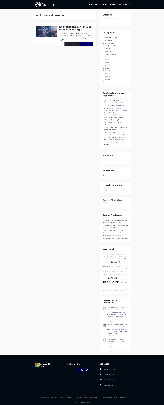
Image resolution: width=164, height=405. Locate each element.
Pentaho (61, 397)
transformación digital (123, 288)
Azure (117, 269)
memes (119, 274)
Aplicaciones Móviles (106, 397)
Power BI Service (112, 274)
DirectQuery (120, 271)
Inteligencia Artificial (111, 54)
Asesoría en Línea (115, 4)
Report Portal (71, 397)
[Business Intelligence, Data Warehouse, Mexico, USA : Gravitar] (45, 4)
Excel (110, 285)
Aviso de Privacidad (120, 397)
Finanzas (107, 48)
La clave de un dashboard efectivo (114, 233)
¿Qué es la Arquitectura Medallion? (114, 105)
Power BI (116, 262)
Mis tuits (105, 175)
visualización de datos (113, 290)
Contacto (126, 4)
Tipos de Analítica (109, 132)
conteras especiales (112, 307)
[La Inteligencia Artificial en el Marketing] (46, 31)
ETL (105, 278)
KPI (105, 57)
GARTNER (109, 258)
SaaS (121, 290)
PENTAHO (107, 71)
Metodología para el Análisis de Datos (115, 103)
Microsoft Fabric (113, 271)
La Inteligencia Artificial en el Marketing (75, 28)
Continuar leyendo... (86, 44)
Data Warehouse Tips (111, 46)
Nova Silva (115, 254)
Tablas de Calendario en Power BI (114, 135)
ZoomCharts (123, 283)
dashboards (124, 290)
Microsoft (107, 62)
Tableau (54, 397)
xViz (113, 285)
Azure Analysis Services (108, 256)
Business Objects (82, 397)
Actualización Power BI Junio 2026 (114, 230)
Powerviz (125, 254)
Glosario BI (108, 51)
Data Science (108, 40)
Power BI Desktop (113, 288)
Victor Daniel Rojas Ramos (114, 324)
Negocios (107, 65)
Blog (96, 4)
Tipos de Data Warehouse (111, 100)
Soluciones (104, 4)
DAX (108, 271)
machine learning (116, 266)
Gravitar (105, 266)
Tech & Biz (108, 82)
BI (112, 258)
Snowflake (105, 290)
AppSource (105, 274)
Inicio (91, 4)
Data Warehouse (109, 43)
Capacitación (93, 397)
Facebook (108, 155)
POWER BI (107, 73)
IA (110, 263)
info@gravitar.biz (108, 385)
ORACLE (107, 68)
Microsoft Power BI (44, 397)
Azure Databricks (118, 285)
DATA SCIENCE (117, 256)
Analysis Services (118, 258)
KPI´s (110, 266)
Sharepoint (120, 254)
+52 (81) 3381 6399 (109, 380)
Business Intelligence (111, 37)
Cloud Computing (110, 269)
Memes (107, 59)
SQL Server (108, 79)
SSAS (123, 274)
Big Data (124, 263)
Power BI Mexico (112, 200)
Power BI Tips (108, 76)
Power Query (105, 285)
